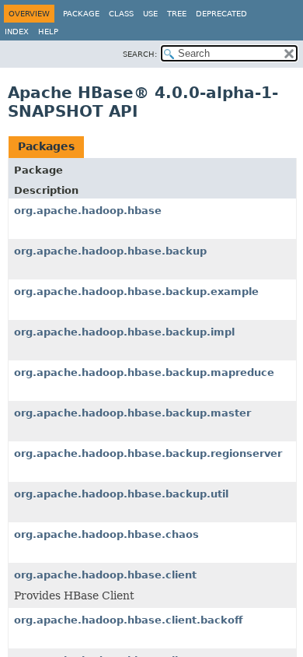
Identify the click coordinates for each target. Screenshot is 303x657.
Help (48, 31)
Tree (176, 13)
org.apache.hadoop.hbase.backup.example (136, 291)
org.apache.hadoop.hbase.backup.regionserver (148, 453)
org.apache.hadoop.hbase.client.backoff (128, 620)
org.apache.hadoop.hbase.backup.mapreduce (144, 372)
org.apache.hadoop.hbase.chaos (106, 534)
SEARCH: (140, 54)
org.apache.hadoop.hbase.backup (110, 251)
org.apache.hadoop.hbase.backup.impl (124, 332)
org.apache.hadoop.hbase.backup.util (121, 494)
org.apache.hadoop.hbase (88, 210)
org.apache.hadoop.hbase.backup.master (132, 413)
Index (17, 31)
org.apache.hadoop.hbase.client (105, 575)
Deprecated (221, 13)
